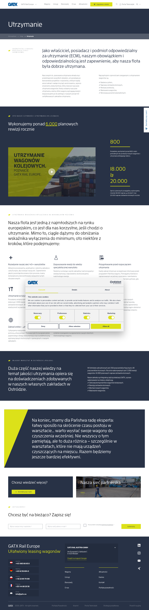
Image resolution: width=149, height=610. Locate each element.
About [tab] (107, 290)
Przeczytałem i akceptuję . (101, 524)
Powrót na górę (135, 606)
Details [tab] (74, 290)
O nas (74, 4)
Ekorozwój (65, 4)
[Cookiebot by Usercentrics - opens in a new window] (111, 282)
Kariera (101, 577)
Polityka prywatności (106, 588)
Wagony (47, 4)
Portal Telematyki (128, 4)
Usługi (55, 4)
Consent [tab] (42, 290)
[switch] (62, 317)
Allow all (106, 326)
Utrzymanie (30, 36)
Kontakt (101, 582)
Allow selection (74, 326)
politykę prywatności (107, 524)
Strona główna (12, 36)
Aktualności (83, 4)
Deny (43, 326)
